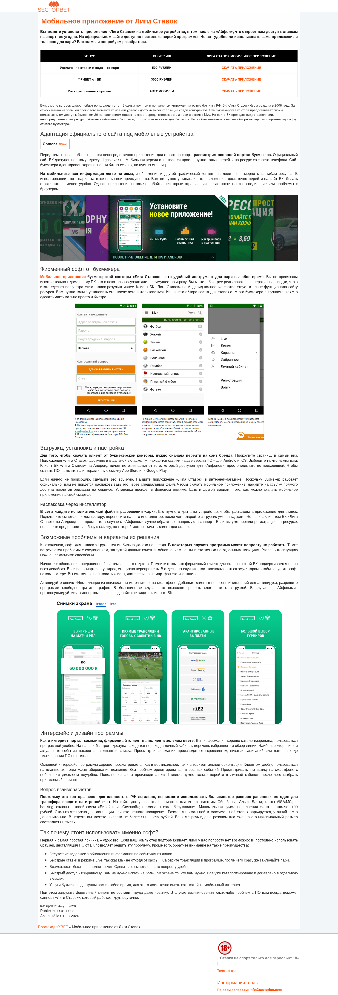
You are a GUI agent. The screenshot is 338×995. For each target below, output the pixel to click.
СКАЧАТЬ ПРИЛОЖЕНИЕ (241, 67)
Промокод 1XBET (53, 926)
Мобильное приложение (63, 276)
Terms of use (226, 970)
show (62, 143)
